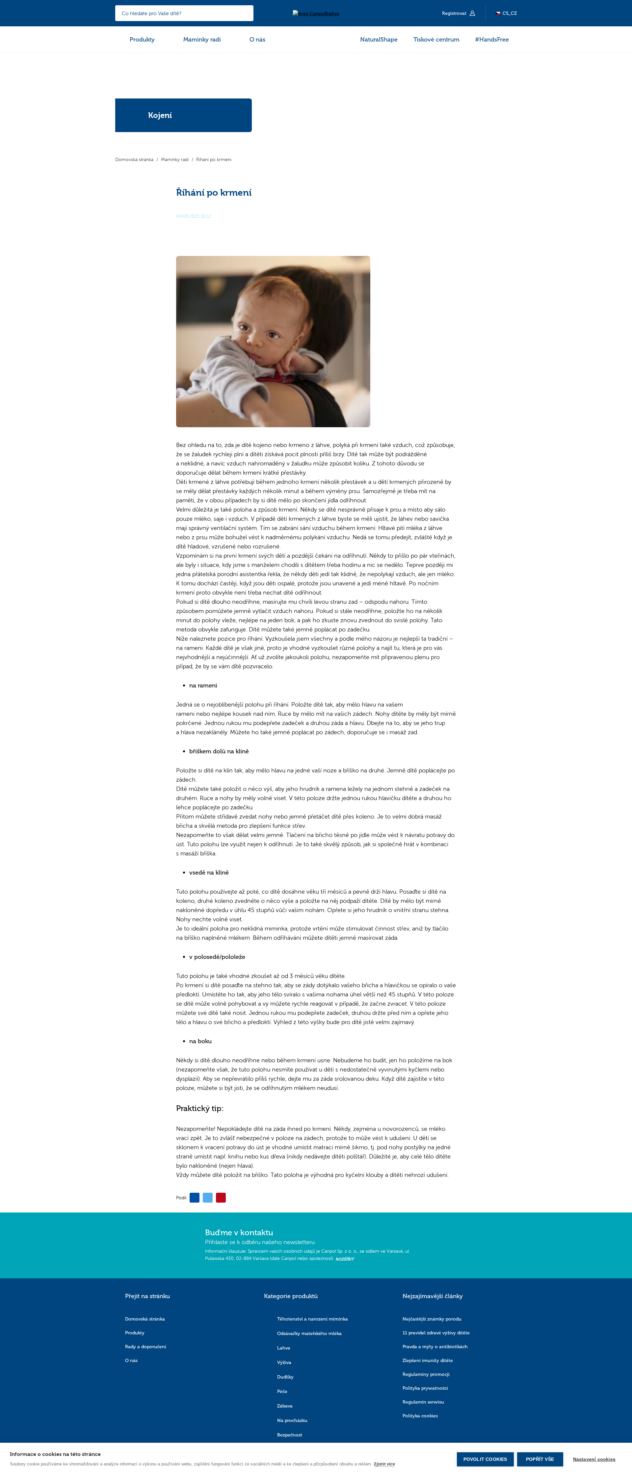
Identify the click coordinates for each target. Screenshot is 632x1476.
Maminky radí (202, 39)
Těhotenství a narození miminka (312, 1319)
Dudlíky (285, 1377)
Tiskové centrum (436, 39)
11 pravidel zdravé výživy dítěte (436, 1333)
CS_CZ (510, 13)
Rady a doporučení (145, 1347)
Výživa (284, 1362)
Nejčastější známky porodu (432, 1319)
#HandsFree (492, 39)
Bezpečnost (289, 1435)
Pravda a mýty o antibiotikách (435, 1347)
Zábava (285, 1406)
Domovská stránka (145, 1319)
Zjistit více (384, 1463)
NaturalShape (379, 39)
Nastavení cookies (594, 1459)
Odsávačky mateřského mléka (309, 1333)
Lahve (283, 1348)
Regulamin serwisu (423, 1402)
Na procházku (292, 1420)
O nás (257, 39)
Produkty (142, 39)
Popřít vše (540, 1459)
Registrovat (455, 13)
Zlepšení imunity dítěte (428, 1360)
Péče (282, 1391)
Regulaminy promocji (426, 1374)
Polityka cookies (420, 1416)
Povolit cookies (485, 1459)
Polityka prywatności (425, 1388)
